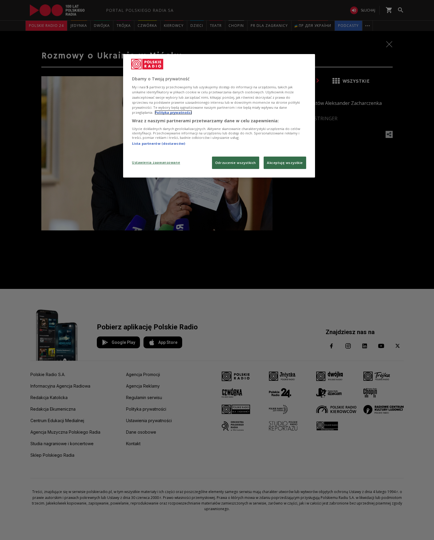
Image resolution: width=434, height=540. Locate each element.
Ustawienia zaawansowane (156, 162)
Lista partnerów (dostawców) (158, 143)
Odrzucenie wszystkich (235, 162)
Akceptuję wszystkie (285, 162)
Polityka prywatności (173, 112)
